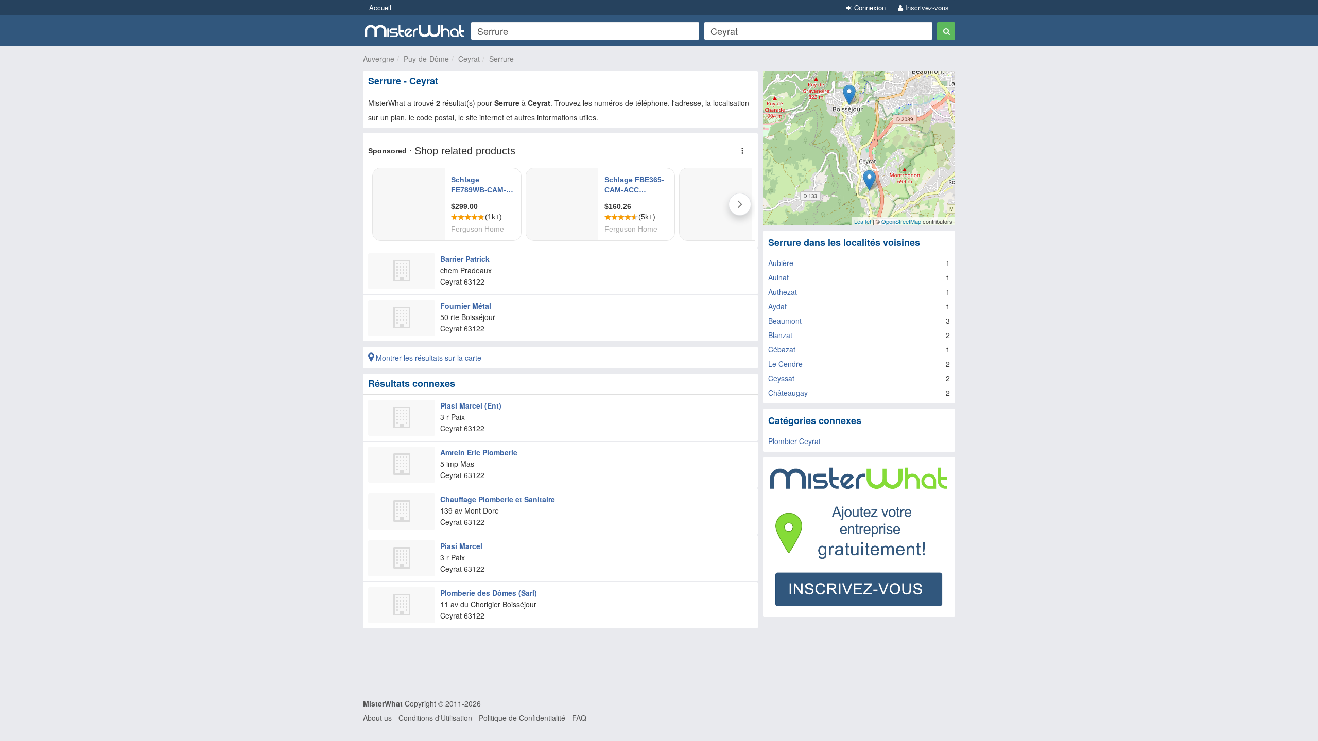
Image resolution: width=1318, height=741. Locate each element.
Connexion (869, 7)
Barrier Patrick (465, 259)
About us (377, 718)
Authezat (782, 292)
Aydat (777, 306)
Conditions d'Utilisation (435, 718)
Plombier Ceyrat (794, 441)
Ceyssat (781, 378)
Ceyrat (469, 59)
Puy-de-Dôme (426, 59)
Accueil (380, 7)
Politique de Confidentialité (522, 718)
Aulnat (778, 277)
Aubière (780, 263)
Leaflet (862, 221)
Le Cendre (785, 364)
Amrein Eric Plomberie (478, 452)
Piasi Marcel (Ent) (470, 405)
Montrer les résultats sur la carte (427, 357)
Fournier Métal (465, 306)
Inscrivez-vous (926, 7)
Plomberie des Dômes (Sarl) (488, 593)
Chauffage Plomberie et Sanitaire (497, 499)
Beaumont (785, 320)
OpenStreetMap (901, 221)
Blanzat (780, 335)
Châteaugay (788, 392)
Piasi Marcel (461, 546)
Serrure (501, 59)
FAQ (579, 718)
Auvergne (378, 59)
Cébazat (781, 349)
